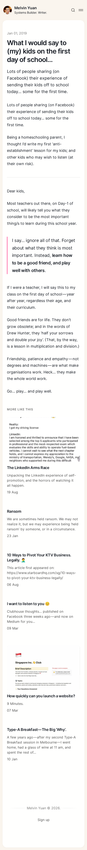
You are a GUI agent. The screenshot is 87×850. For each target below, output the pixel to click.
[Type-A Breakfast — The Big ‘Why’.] (43, 744)
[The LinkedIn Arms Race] (43, 456)
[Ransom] (43, 524)
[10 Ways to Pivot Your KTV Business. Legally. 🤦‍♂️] (43, 570)
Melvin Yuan (25, 8)
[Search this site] (73, 10)
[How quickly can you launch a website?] (43, 679)
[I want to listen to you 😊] (43, 616)
